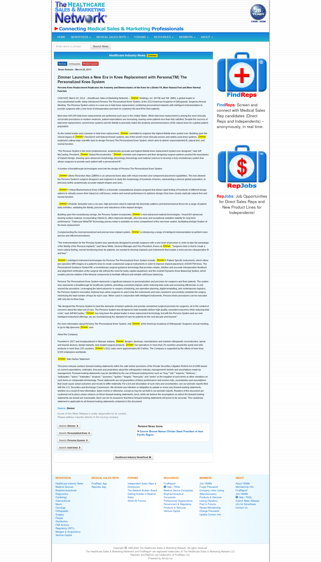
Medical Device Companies (178, 490)
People (59, 518)
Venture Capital (64, 535)
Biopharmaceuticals (66, 490)
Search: (67, 425)
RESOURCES (163, 37)
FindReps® (170, 483)
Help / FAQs (173, 487)
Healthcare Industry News (69, 483)
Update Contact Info (210, 514)
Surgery (60, 514)
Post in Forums (208, 504)
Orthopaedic (62, 511)
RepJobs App (99, 487)
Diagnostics (62, 494)
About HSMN (243, 483)
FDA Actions (62, 525)
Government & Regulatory (178, 504)
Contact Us (242, 507)
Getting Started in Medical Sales (142, 495)
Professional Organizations (178, 500)
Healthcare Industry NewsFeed (132, 457)
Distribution (62, 521)
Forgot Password (209, 487)
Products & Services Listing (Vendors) (211, 498)
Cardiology (61, 497)
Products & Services (175, 507)
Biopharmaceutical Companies (174, 495)
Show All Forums (137, 500)
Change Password (209, 511)
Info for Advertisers (246, 504)
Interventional (63, 500)
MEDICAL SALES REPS (111, 37)
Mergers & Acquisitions (68, 531)
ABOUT (206, 37)
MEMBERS (186, 37)
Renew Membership (210, 507)
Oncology (61, 507)
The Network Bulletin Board (142, 490)
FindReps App (99, 483)
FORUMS (140, 37)
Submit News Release (247, 500)
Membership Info (245, 487)
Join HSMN (206, 483)
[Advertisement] (178, 13)
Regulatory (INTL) (65, 528)
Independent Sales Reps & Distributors (142, 485)
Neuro (59, 504)
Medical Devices (64, 487)
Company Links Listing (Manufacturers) (212, 492)
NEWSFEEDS (80, 37)
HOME (61, 37)
